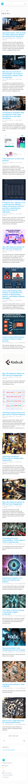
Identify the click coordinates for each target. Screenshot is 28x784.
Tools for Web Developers (20, 342)
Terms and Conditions (7, 775)
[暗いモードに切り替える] (3, 768)
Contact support (8, 773)
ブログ (3, 771)
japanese (6, 765)
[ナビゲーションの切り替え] (25, 3)
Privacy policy (5, 777)
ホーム (2, 10)
